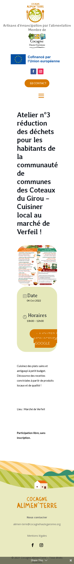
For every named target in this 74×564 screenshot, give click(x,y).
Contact (40, 83)
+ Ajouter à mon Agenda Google (46, 338)
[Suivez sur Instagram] (40, 71)
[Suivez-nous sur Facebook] (33, 71)
